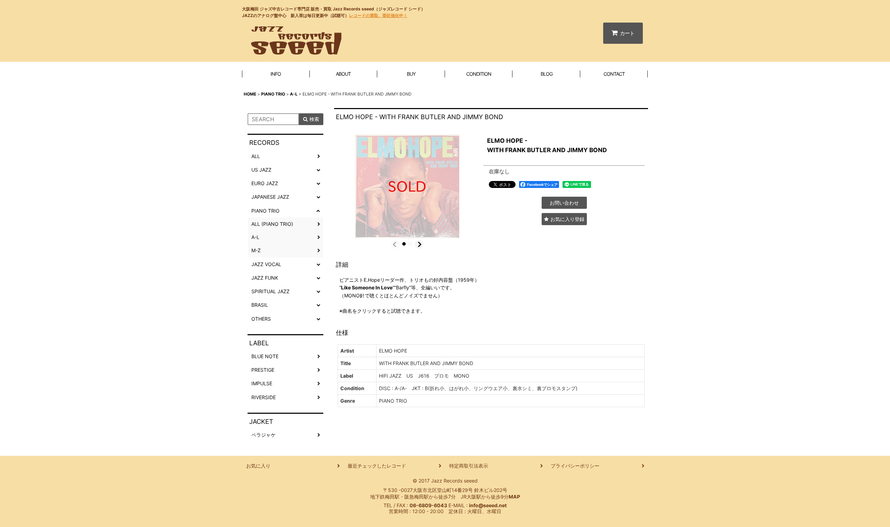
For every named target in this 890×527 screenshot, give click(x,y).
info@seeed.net (488, 505)
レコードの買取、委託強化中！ (378, 15)
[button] (395, 244)
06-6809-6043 (428, 505)
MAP (514, 497)
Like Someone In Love (367, 287)
